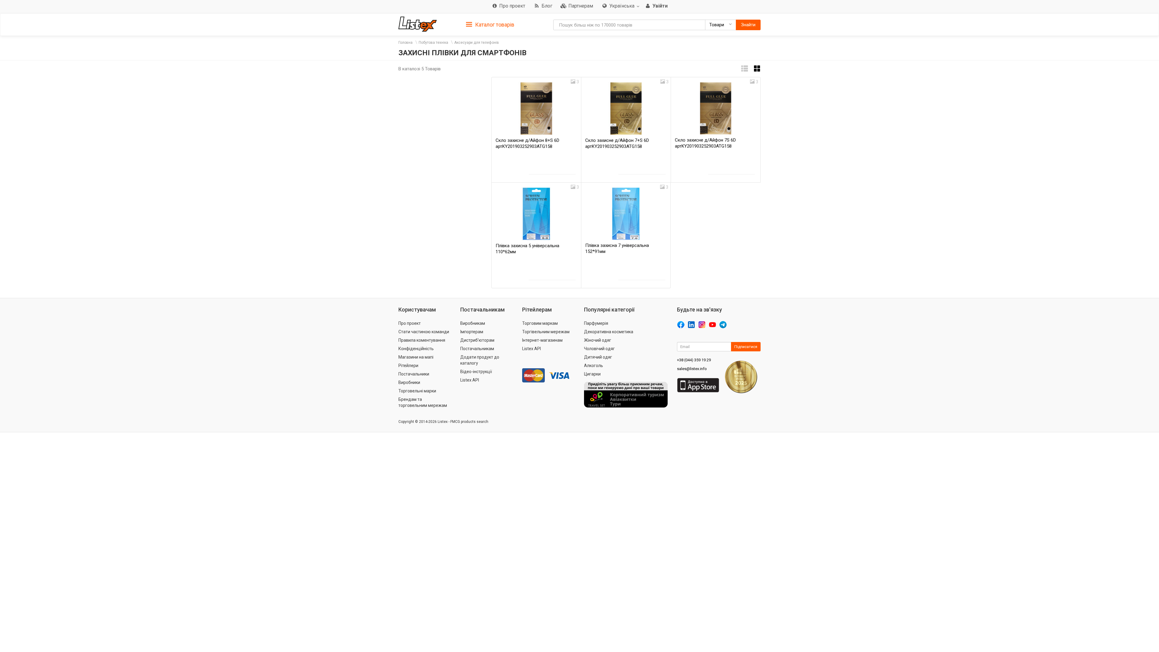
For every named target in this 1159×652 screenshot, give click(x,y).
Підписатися (745, 346)
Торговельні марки (417, 390)
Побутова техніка (433, 42)
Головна (405, 42)
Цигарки (592, 374)
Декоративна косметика (608, 331)
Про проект (409, 323)
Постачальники (413, 374)
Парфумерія (596, 323)
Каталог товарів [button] (494, 24)
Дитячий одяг (598, 357)
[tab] (490, 24)
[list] (744, 68)
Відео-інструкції (476, 371)
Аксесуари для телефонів (476, 42)
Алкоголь (593, 365)
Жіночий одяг (597, 340)
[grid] (757, 68)
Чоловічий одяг (599, 348)
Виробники (409, 382)
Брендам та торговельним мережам (422, 402)
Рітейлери (408, 365)
